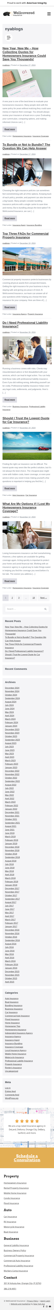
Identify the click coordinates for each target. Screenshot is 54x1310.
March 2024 (10, 719)
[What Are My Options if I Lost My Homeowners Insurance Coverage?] (27, 535)
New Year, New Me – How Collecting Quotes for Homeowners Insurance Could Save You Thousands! (24, 54)
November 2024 (12, 691)
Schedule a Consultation (27, 1157)
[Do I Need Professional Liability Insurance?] (27, 350)
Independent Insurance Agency (19, 1033)
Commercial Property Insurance (19, 1255)
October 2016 (11, 937)
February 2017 (11, 923)
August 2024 (10, 702)
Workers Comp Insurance (16, 1270)
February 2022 (11, 806)
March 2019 (10, 837)
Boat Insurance (11, 1002)
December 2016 (12, 930)
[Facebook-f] (44, 1306)
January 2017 (11, 926)
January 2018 (11, 885)
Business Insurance (20, 407)
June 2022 (9, 792)
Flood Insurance (12, 1019)
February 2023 (11, 764)
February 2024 (11, 722)
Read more (11, 128)
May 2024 (9, 712)
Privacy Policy (32, 1301)
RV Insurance (10, 1221)
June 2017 (9, 909)
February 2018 (11, 882)
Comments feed (12, 1095)
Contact (10, 1277)
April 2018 (9, 875)
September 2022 (12, 781)
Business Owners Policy (15, 1250)
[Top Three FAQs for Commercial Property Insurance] (27, 261)
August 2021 (10, 826)
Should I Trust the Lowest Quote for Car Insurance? (26, 420)
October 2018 (11, 854)
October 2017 (11, 895)
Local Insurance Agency (15, 1050)
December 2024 (12, 688)
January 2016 (11, 968)
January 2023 (11, 767)
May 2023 (9, 754)
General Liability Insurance (16, 1245)
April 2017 (9, 916)
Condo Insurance (12, 1198)
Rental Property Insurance (16, 1188)
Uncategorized (11, 1071)
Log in (8, 1088)
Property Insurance (35, 314)
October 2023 (11, 736)
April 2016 (9, 958)
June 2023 (9, 750)
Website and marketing (20, 1304)
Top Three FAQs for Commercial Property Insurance (26, 235)
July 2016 (9, 947)
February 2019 (11, 840)
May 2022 (9, 795)
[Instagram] (47, 1306)
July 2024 (9, 705)
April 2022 (9, 799)
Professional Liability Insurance (19, 1061)
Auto (8, 1210)
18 (34, 598)
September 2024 (12, 698)
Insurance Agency (20, 314)
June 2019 (9, 833)
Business (11, 1239)
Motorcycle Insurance (14, 1057)
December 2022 (12, 771)
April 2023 (9, 757)
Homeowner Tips (12, 1026)
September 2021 (12, 823)
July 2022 (9, 788)
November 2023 (12, 733)
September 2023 (12, 740)
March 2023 (10, 760)
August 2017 (10, 902)
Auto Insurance (18, 495)
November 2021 (12, 816)
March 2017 (10, 920)
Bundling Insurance (13, 1005)
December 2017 (12, 888)
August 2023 (10, 743)
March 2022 (10, 802)
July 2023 (9, 747)
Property (11, 1176)
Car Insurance (31, 495)
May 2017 (9, 913)
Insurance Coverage (41, 136)
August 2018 (10, 861)
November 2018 (12, 850)
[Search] (45, 609)
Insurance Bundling (34, 225)
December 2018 (12, 847)
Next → (43, 598)
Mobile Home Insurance (15, 1054)
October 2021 (11, 819)
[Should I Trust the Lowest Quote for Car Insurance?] (27, 446)
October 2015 (11, 978)
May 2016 (9, 954)
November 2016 (12, 933)
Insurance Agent (19, 225)
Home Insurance (12, 1023)
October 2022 (11, 778)
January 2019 (11, 844)
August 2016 (10, 944)
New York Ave (39, 1304)
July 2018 (9, 864)
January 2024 (11, 726)
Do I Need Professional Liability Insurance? (24, 651)
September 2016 (12, 940)
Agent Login (45, 1301)
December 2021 (12, 812)
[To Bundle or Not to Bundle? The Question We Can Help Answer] (27, 172)
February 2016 (11, 965)
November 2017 (12, 892)
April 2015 (9, 982)
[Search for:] (27, 609)
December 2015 (12, 972)
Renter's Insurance (13, 1068)
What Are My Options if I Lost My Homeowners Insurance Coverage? (26, 507)
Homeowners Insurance (22, 136)
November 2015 (12, 975)
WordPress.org (11, 1098)
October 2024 (11, 695)
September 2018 (12, 857)
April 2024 (9, 716)
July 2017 (9, 906)
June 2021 (9, 830)
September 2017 (12, 899)
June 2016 (9, 951)
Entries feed (10, 1091)
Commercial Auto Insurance (17, 1016)
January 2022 (11, 809)
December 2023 (12, 729)
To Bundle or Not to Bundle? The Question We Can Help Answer (26, 146)
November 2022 (12, 774)
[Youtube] (50, 1306)
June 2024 (9, 709)
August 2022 (10, 785)
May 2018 (9, 871)
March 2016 (10, 961)
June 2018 (9, 868)
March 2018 (10, 878)
